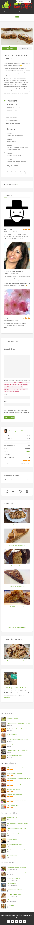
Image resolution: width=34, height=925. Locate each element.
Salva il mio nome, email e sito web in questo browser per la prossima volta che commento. (16, 411)
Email (5, 401)
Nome (5, 394)
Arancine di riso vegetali (13, 789)
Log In (15, 11)
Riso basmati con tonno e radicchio (17, 660)
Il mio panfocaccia (12, 745)
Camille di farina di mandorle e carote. (17, 728)
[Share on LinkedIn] (21, 173)
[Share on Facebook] (8, 173)
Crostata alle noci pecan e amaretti (17, 627)
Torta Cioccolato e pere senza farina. (17, 750)
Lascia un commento (9, 354)
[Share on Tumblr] (25, 173)
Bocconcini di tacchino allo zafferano (17, 800)
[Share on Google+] (17, 173)
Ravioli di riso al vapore (13, 805)
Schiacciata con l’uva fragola (14, 784)
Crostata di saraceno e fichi (17, 545)
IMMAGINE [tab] (9, 48)
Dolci (29, 454)
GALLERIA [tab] (25, 48)
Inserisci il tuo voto (9, 347)
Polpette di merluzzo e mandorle (16, 768)
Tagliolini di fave (11, 883)
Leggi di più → (8, 697)
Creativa (28, 451)
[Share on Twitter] (12, 173)
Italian (20, 1)
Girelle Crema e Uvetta (13, 878)
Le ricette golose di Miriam (16, 431)
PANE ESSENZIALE (12, 718)
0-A (17, 184)
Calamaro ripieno (11, 899)
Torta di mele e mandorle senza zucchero (18, 723)
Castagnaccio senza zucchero (17, 586)
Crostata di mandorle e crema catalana (17, 739)
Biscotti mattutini (12, 734)
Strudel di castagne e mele (17, 607)
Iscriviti (8, 11)
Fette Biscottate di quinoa (17, 524)
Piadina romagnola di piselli (14, 755)
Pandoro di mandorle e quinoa (17, 565)
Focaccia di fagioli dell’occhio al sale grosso (19, 778)
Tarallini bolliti (10, 905)
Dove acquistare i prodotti (15, 687)
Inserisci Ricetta (25, 11)
